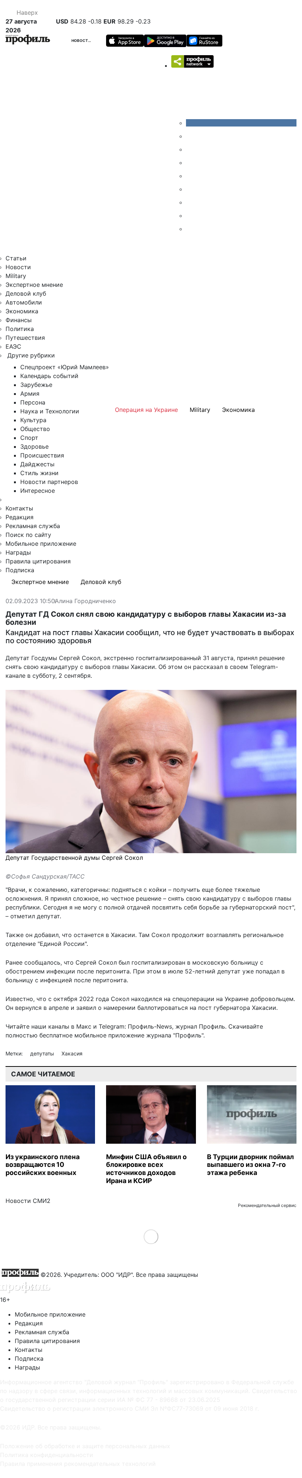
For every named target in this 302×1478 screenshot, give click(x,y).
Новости (81, 40)
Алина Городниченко (85, 601)
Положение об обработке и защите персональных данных (85, 1446)
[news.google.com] (191, 189)
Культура (33, 420)
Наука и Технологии (49, 411)
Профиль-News (150, 1026)
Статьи (16, 258)
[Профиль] (28, 41)
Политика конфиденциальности (46, 1455)
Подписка (20, 570)
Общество (35, 428)
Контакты (19, 508)
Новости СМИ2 (28, 1200)
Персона (32, 402)
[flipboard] (191, 228)
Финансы (19, 320)
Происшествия (42, 455)
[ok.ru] (191, 136)
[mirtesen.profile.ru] (191, 162)
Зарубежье (36, 384)
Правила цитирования (38, 561)
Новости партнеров (49, 481)
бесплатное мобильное (72, 1035)
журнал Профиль (200, 1026)
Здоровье (34, 446)
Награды (18, 552)
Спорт (29, 437)
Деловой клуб (26, 293)
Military (16, 275)
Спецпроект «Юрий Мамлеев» (64, 367)
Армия (29, 393)
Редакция (20, 517)
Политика (20, 328)
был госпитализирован (152, 962)
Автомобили (24, 302)
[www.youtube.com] (191, 149)
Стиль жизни (39, 473)
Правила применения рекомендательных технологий (78, 1463)
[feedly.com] (191, 202)
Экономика (22, 311)
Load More (151, 1236)
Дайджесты (37, 464)
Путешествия (25, 337)
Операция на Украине (146, 409)
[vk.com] (241, 123)
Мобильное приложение (41, 543)
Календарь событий (49, 376)
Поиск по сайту (28, 534)
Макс (83, 1026)
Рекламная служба (33, 526)
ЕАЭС (13, 346)
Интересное (37, 490)
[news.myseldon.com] (191, 175)
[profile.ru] (191, 215)
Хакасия (72, 1053)
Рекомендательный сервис (267, 1205)
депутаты (43, 1053)
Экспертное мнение (34, 284)
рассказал (208, 666)
